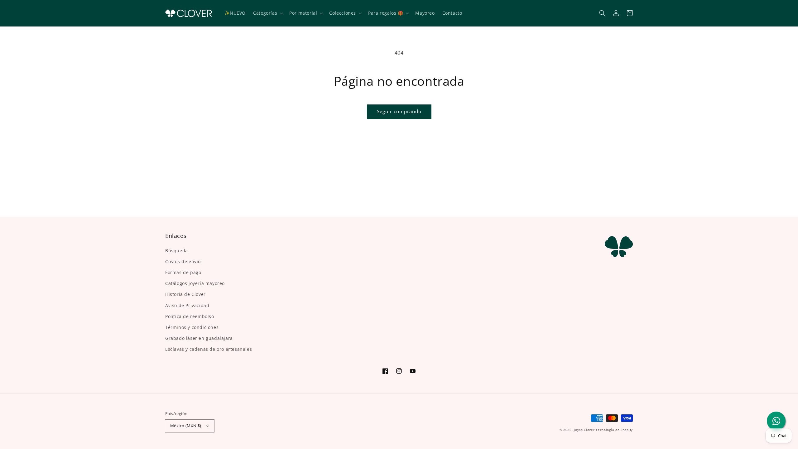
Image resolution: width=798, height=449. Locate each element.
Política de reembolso (189, 316)
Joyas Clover (584, 429)
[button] (602, 13)
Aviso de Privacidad (187, 305)
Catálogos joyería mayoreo (195, 283)
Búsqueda (176, 250)
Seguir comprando (399, 111)
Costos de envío (183, 261)
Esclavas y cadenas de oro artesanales (208, 349)
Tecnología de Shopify (614, 429)
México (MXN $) (185, 425)
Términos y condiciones (192, 327)
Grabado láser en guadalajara (199, 338)
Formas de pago (183, 272)
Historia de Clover (185, 294)
